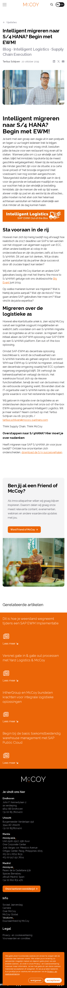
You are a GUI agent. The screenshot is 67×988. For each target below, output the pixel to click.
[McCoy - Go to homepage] (31, 4)
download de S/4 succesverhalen (41, 452)
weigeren (35, 980)
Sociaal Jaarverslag (13, 904)
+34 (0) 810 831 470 (13, 880)
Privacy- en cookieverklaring (17, 935)
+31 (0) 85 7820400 (13, 812)
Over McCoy (9, 911)
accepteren (53, 980)
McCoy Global (10, 914)
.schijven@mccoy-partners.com (29, 419)
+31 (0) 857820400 (12, 828)
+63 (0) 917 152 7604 (13, 857)
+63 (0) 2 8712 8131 (12, 854)
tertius (6, 419)
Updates (12, 22)
